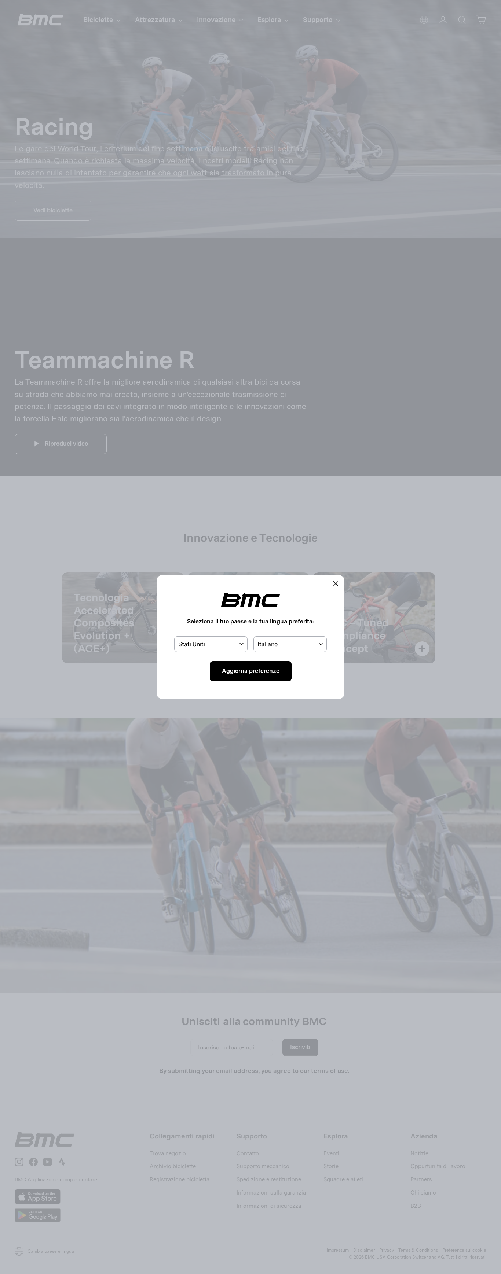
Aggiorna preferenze (250, 670)
